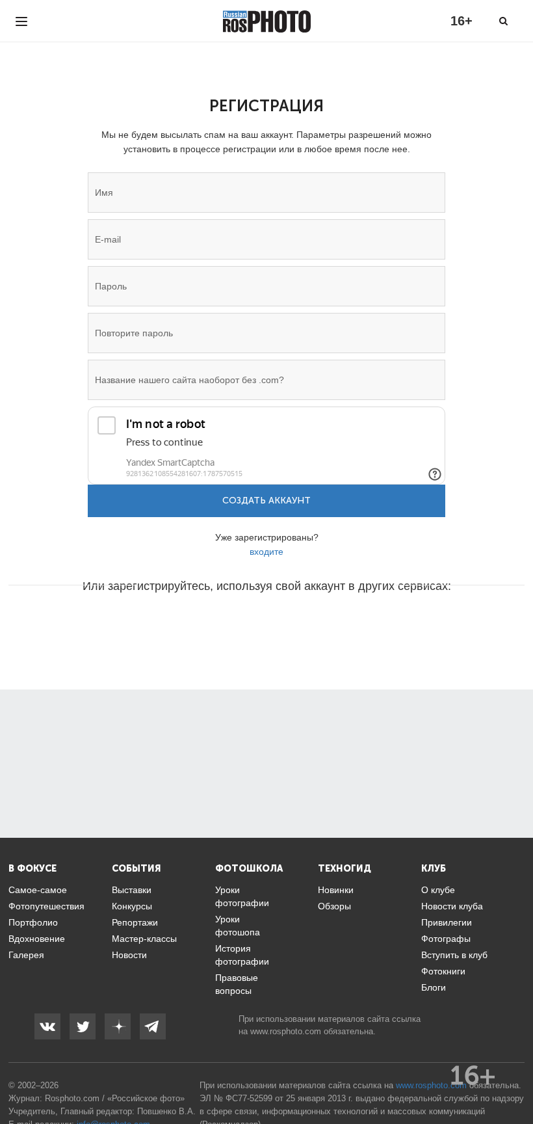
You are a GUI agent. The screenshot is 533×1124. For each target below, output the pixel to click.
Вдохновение (36, 938)
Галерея (26, 955)
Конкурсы (132, 906)
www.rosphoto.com (285, 1031)
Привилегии (446, 922)
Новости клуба (452, 906)
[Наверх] (516, 1081)
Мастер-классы (144, 938)
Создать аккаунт (266, 500)
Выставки (131, 890)
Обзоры (334, 906)
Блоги (433, 987)
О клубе (438, 890)
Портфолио (33, 922)
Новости (129, 955)
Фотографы (446, 938)
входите (266, 551)
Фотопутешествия (46, 906)
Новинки (336, 890)
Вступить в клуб (454, 955)
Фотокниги (443, 971)
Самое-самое (37, 890)
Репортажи (135, 922)
